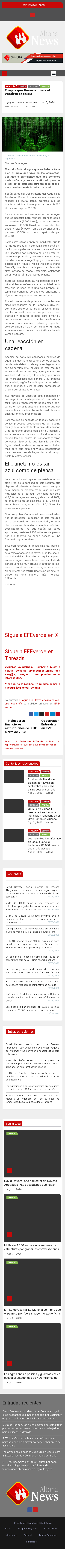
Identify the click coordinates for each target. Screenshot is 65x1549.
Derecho (12, 1133)
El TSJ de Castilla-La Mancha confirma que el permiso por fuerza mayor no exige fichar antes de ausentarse (32, 919)
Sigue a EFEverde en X (32, 635)
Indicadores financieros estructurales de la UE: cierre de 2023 (21, 726)
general (18, 106)
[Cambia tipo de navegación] (53, 73)
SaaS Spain (46, 1523)
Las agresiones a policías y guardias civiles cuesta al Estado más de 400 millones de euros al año (32, 1377)
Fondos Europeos (47, 1535)
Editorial (28, 1535)
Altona (49, 792)
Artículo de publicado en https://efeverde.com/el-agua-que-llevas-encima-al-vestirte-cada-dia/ (32, 745)
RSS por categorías (27, 1528)
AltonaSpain (32, 1523)
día (12, 106)
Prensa (45, 86)
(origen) (11, 102)
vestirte (33, 106)
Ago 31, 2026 (35, 792)
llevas (25, 106)
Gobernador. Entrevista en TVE (50, 724)
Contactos (11, 1535)
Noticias (34, 86)
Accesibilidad (50, 1528)
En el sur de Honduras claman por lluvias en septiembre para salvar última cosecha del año (42, 784)
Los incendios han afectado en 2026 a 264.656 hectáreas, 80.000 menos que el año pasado (44, 843)
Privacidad (31, 1541)
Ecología (10, 86)
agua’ (7, 106)
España (22, 86)
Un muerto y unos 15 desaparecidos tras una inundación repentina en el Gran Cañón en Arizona (44, 814)
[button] (59, 73)
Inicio (7, 1528)
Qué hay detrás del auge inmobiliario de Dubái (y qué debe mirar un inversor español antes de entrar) (32, 997)
